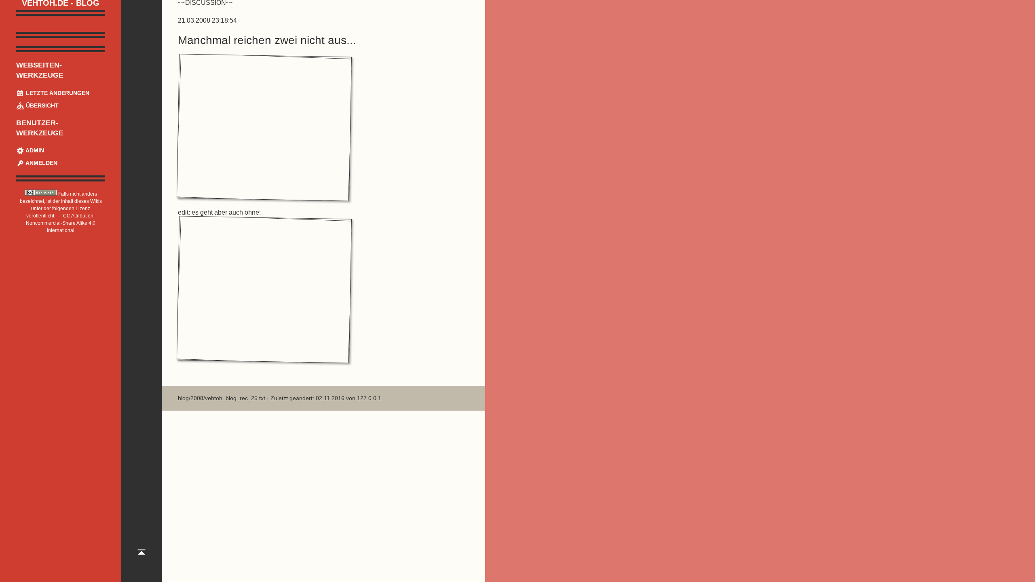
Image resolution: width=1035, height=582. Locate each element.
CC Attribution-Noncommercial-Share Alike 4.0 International (60, 223)
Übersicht (41, 105)
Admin (34, 150)
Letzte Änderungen (56, 93)
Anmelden (40, 163)
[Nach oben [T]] (141, 559)
